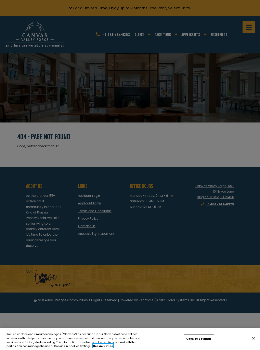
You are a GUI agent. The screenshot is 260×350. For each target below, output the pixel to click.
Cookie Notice (103, 346)
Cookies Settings (199, 339)
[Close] (253, 338)
